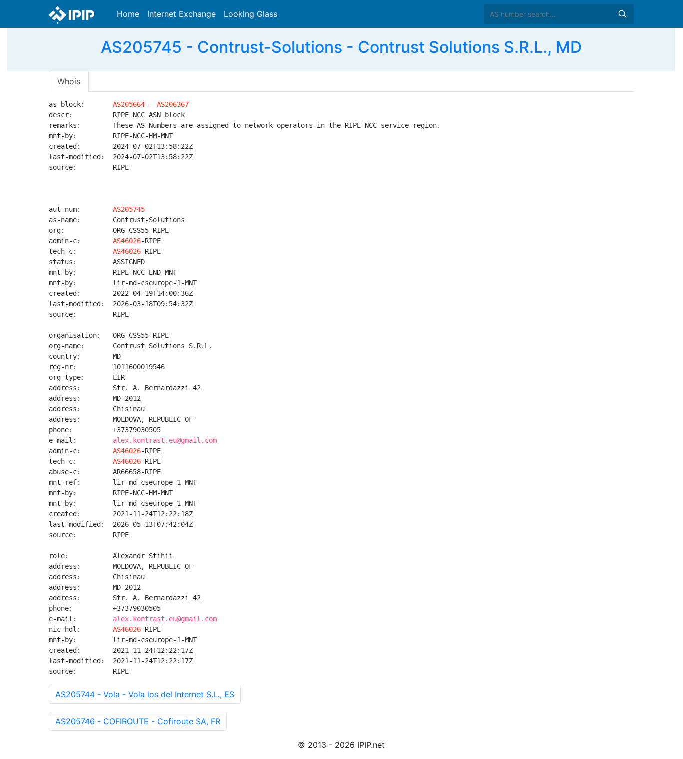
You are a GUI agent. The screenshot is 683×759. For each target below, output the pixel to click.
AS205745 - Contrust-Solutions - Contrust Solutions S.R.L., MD (341, 47)
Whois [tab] (69, 81)
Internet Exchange (182, 14)
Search (622, 14)
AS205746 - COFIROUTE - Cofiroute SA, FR (138, 721)
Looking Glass (251, 14)
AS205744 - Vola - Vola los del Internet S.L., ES (145, 695)
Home (128, 14)
